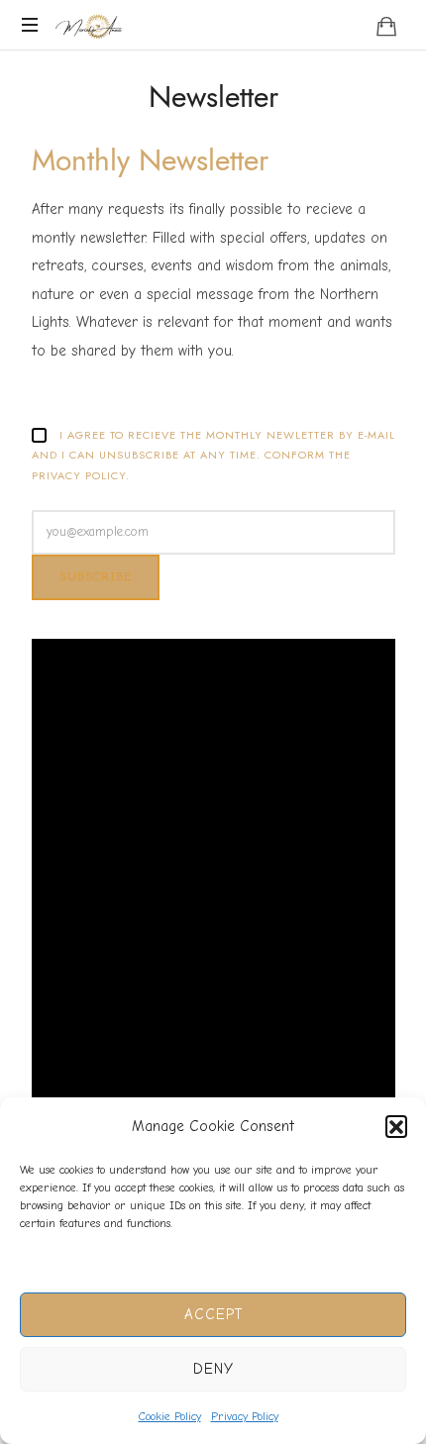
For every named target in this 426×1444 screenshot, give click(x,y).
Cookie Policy (170, 1416)
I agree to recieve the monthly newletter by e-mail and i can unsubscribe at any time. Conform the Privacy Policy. (213, 455)
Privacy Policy (244, 1416)
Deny (213, 1369)
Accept (213, 1314)
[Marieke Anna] (89, 25)
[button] (396, 1126)
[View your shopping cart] (386, 26)
